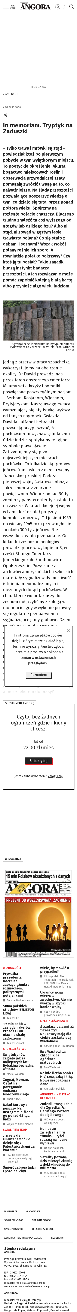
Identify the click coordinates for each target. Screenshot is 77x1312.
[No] (68, 630)
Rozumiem (38, 675)
